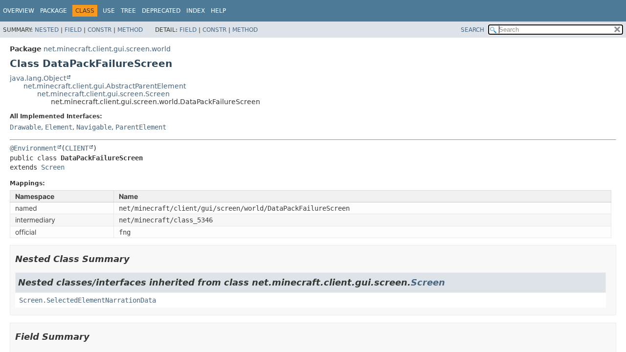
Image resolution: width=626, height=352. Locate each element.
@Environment (33, 148)
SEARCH (472, 29)
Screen (53, 167)
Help (218, 10)
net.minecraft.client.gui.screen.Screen (103, 94)
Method (130, 29)
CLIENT (77, 148)
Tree (128, 10)
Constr (100, 29)
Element (58, 127)
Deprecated (161, 10)
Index (195, 10)
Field (73, 29)
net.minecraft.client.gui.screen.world (107, 49)
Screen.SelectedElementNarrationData (87, 300)
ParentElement (140, 127)
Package (53, 10)
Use (109, 10)
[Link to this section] (136, 259)
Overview (18, 10)
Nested (47, 29)
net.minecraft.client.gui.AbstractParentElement (104, 86)
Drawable (25, 127)
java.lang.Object (38, 78)
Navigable (94, 127)
